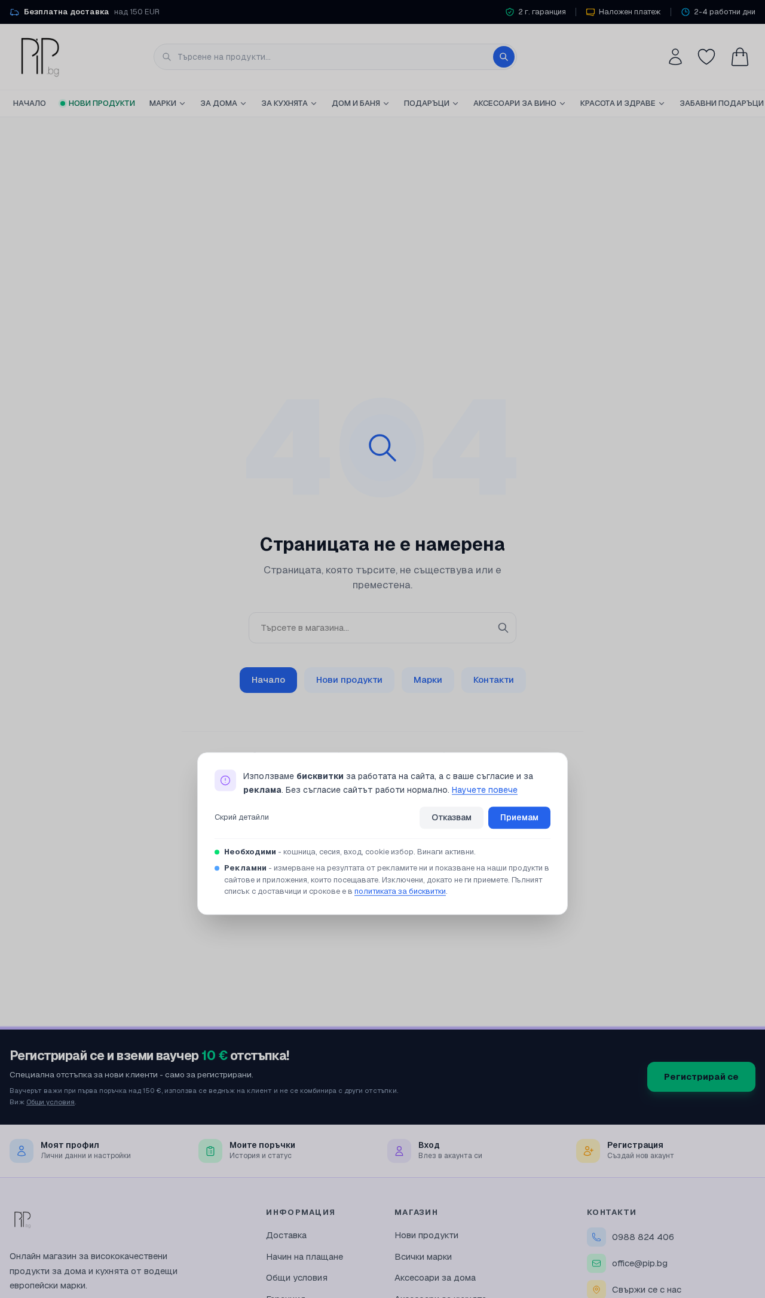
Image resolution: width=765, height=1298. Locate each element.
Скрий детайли (242, 818)
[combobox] (335, 57)
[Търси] (504, 57)
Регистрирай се (701, 1076)
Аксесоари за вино (514, 103)
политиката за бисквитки (400, 891)
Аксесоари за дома (435, 1277)
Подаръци (426, 103)
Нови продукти (102, 103)
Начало (29, 103)
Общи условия (50, 1101)
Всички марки (423, 1256)
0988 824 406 (643, 1236)
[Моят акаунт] (675, 57)
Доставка (286, 1235)
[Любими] (706, 56)
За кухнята (284, 103)
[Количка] (739, 56)
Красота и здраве (618, 103)
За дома (218, 103)
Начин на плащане (304, 1256)
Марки (162, 103)
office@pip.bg (640, 1263)
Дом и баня (356, 103)
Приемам (519, 817)
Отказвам (452, 817)
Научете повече (485, 789)
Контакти (493, 679)
